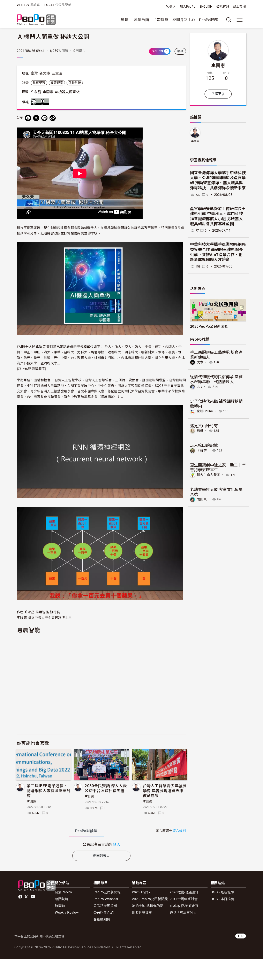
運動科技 (74, 83)
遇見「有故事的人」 (185, 912)
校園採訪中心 (183, 20)
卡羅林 (202, 450)
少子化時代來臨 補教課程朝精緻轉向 (216, 403)
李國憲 (48, 92)
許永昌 (35, 92)
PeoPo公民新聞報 (107, 892)
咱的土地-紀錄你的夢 (147, 905)
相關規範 (61, 898)
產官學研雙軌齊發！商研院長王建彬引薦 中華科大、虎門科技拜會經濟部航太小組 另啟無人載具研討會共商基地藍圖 (218, 216)
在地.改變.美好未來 (184, 905)
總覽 (124, 20)
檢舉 (180, 51)
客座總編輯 (101, 919)
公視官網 (222, 6)
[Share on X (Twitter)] (36, 118)
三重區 (57, 73)
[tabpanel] (101, 844)
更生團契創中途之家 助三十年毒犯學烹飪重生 (218, 467)
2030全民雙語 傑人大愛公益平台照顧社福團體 (106, 788)
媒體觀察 (57, 83)
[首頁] (36, 20)
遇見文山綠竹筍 (204, 425)
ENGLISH (206, 6)
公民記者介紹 (103, 912)
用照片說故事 (142, 912)
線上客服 (239, 6)
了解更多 (218, 94)
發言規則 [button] (179, 831)
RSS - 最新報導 (222, 892)
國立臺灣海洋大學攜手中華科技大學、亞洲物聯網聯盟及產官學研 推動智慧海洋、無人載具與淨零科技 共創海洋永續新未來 (218, 180)
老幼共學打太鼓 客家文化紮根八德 (216, 491)
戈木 (200, 362)
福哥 (200, 431)
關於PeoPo (63, 892)
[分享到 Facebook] (28, 118)
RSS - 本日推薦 (222, 898)
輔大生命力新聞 (208, 475)
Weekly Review (67, 912)
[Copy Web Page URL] (53, 118)
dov (199, 387)
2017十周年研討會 (184, 898)
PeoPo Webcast (105, 898)
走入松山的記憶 (204, 445)
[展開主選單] (239, 20)
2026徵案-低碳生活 (184, 892)
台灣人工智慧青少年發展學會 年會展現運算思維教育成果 (165, 790)
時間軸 (60, 905)
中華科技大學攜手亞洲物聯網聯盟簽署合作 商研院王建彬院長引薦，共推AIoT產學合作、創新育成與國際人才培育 (218, 252)
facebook (20, 897)
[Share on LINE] (44, 118)
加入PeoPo (188, 6)
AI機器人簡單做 (67, 92)
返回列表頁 (101, 856)
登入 (172, 6)
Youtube (33, 897)
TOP (240, 936)
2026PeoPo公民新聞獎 (209, 326)
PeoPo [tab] (86, 831)
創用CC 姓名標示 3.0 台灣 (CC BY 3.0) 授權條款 (41, 102)
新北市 (44, 73)
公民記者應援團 (105, 905)
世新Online (205, 411)
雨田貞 (202, 499)
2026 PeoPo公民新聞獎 (150, 898)
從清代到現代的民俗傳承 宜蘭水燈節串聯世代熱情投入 (216, 379)
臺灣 (34, 73)
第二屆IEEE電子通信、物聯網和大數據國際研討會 (48, 790)
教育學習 (39, 83)
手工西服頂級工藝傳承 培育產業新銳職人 (216, 354)
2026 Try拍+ (141, 892)
